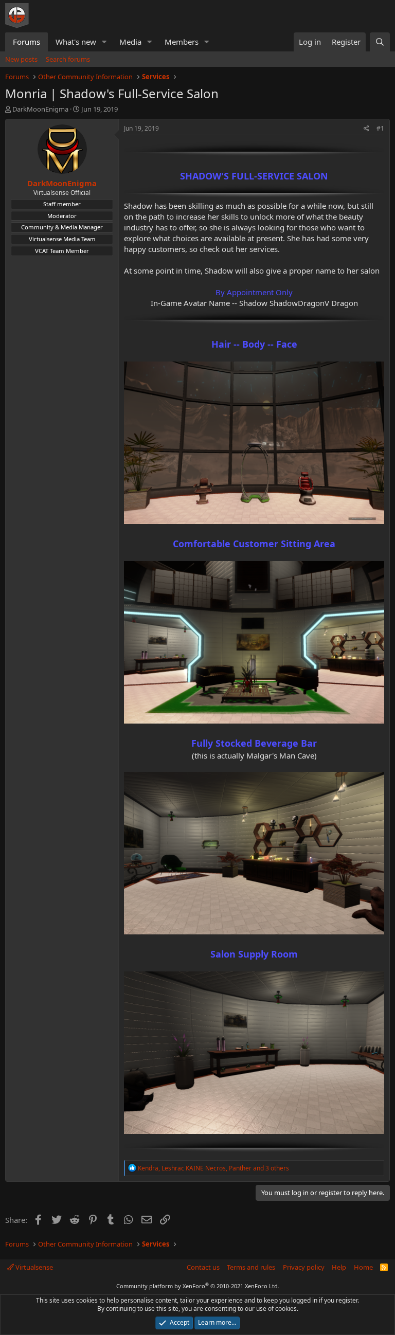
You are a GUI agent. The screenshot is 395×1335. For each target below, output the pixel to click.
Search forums (68, 59)
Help (339, 1267)
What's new (76, 42)
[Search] (380, 41)
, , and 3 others (213, 1168)
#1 (380, 128)
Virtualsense (33, 1267)
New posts (21, 59)
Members (182, 42)
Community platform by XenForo (197, 1286)
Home (363, 1267)
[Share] (366, 129)
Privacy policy (304, 1267)
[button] (104, 41)
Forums (26, 42)
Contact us (203, 1267)
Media (130, 42)
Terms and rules (251, 1267)
